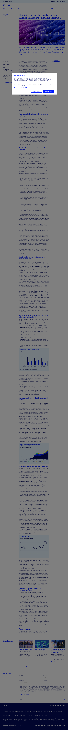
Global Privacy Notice (18, 87)
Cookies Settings (36, 91)
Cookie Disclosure (26, 87)
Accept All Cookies (48, 91)
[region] (34, 84)
